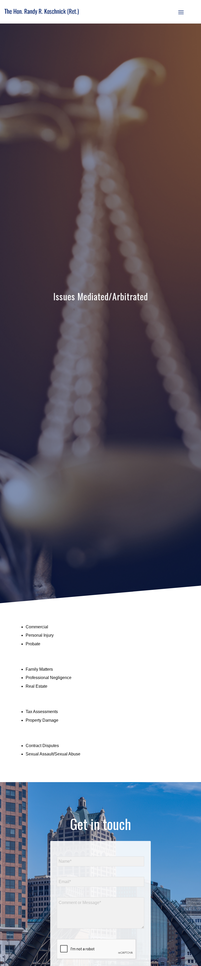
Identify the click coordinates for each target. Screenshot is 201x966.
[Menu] (181, 12)
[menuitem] (181, 12)
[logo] (41, 12)
